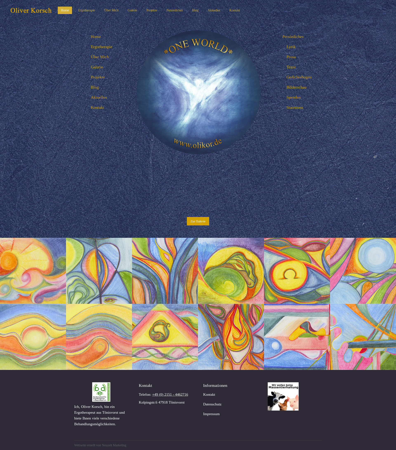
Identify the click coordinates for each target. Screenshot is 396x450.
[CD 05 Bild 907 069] (99, 337)
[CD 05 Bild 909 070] (165, 337)
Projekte (98, 77)
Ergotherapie (101, 46)
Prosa (291, 56)
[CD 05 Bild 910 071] (231, 337)
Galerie (97, 67)
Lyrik (291, 46)
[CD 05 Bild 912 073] (363, 337)
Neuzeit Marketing (114, 445)
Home (96, 36)
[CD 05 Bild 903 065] (231, 271)
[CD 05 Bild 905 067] (363, 271)
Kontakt (97, 107)
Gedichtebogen (299, 77)
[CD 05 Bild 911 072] (297, 337)
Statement (294, 107)
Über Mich (100, 56)
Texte (291, 67)
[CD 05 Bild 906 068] (33, 337)
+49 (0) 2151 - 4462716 (170, 394)
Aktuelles (99, 97)
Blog (95, 87)
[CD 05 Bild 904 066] (297, 271)
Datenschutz (212, 404)
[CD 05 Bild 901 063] (99, 271)
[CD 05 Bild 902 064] (165, 271)
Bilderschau (296, 87)
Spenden (293, 97)
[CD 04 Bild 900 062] (33, 271)
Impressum (211, 414)
